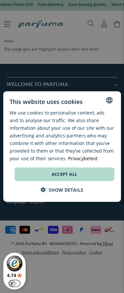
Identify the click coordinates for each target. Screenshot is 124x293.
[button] (62, 190)
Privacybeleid (83, 158)
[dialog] (62, 146)
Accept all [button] (64, 174)
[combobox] (109, 100)
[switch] (15, 283)
